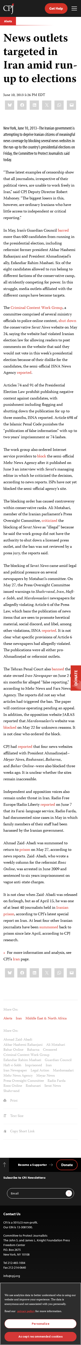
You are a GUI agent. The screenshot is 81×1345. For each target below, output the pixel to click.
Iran (16, 959)
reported (24, 373)
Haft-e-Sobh (12, 1066)
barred (63, 230)
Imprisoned (33, 1066)
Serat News (52, 1086)
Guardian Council (58, 1060)
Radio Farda (56, 1081)
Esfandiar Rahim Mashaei (22, 1060)
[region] (40, 1314)
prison (24, 850)
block (41, 456)
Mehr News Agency (18, 1076)
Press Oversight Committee (23, 1081)
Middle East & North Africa (46, 1019)
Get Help (56, 8)
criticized (49, 521)
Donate (67, 1164)
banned (58, 669)
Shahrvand (11, 1091)
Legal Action (40, 1071)
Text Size (16, 1116)
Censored (50, 1050)
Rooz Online (12, 1086)
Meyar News (45, 1076)
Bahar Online (13, 1050)
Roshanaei (33, 1086)
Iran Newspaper (15, 1071)
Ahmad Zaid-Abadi (17, 1040)
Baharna (33, 1050)
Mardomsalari (63, 1071)
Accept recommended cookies (40, 1336)
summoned (48, 927)
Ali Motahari (55, 1045)
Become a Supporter (32, 1165)
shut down (67, 321)
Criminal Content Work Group (37, 308)
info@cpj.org (11, 1276)
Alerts (8, 21)
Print (13, 1101)
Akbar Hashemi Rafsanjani (23, 1045)
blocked (9, 727)
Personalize (40, 1323)
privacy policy (26, 1311)
